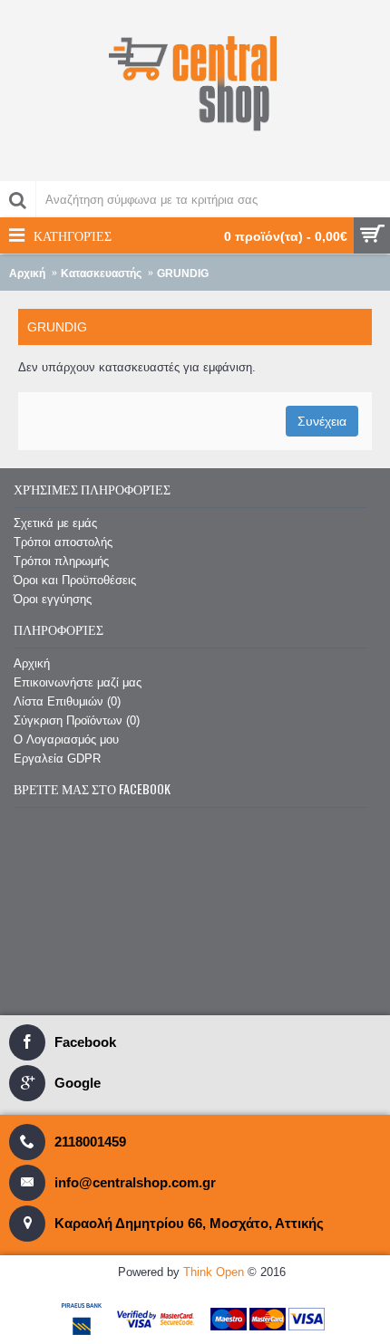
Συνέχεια (321, 421)
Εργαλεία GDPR (57, 758)
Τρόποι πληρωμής (61, 561)
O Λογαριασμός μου (66, 739)
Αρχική (27, 273)
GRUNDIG (183, 273)
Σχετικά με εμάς (55, 523)
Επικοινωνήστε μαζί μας (77, 682)
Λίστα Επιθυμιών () (67, 701)
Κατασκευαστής (101, 273)
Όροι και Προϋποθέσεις (75, 580)
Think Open (213, 1272)
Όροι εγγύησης (53, 599)
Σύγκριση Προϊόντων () (77, 720)
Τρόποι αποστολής (63, 542)
